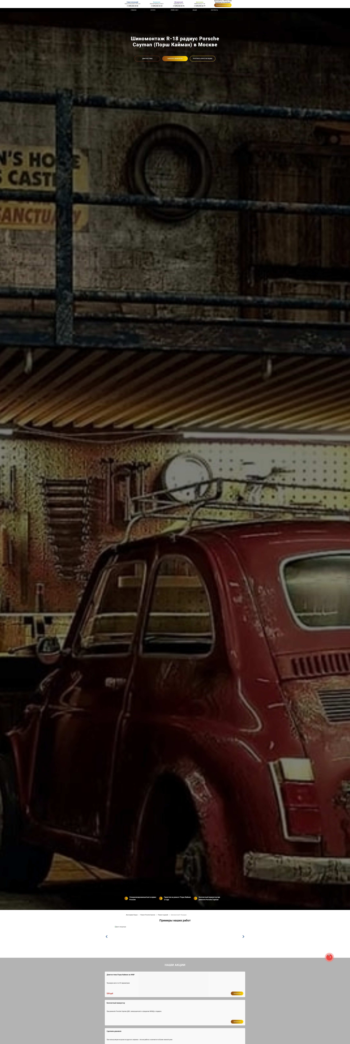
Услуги (152, 10)
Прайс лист (174, 10)
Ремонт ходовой (163, 915)
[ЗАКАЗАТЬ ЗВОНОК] (329, 957)
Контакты (214, 10)
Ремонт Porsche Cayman (147, 915)
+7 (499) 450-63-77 (199, 6)
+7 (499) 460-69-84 (132, 6)
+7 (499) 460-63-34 (156, 6)
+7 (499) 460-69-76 (178, 6)
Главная (133, 10)
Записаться (237, 993)
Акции (195, 10)
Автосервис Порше (132, 915)
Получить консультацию (223, 5)
